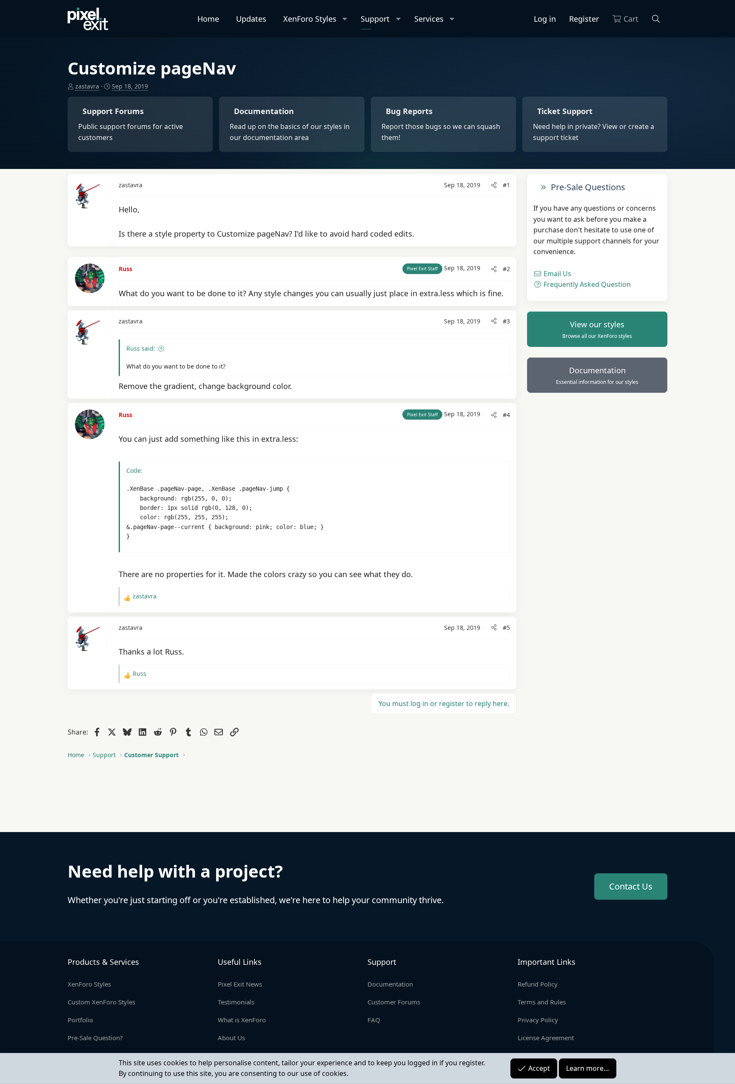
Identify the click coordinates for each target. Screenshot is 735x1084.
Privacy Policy (538, 1019)
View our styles (597, 329)
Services (429, 19)
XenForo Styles (309, 19)
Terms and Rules (542, 1002)
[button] (345, 18)
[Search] (656, 18)
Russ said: (140, 348)
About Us (231, 1037)
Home (208, 19)
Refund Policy (538, 984)
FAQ (374, 1019)
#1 (506, 185)
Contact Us (630, 886)
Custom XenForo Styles (101, 1002)
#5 (506, 628)
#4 (506, 415)
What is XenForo (242, 1019)
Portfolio (80, 1019)
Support (375, 19)
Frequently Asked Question (586, 284)
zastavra (87, 86)
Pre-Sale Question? (95, 1037)
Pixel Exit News (240, 984)
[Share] (494, 185)
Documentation (597, 375)
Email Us (556, 273)
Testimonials (236, 1002)
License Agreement (546, 1037)
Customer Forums (394, 1002)
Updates (251, 19)
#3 (506, 321)
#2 (506, 269)
